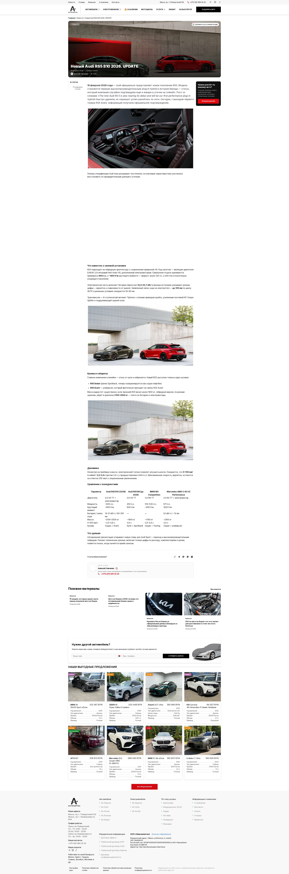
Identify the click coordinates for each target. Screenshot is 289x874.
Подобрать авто (208, 9)
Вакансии (92, 2)
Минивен (167, 824)
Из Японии (106, 815)
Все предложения (144, 787)
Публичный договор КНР (112, 842)
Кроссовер (168, 803)
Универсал (168, 820)
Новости (71, 2)
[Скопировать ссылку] (175, 557)
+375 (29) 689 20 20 (198, 2)
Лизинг (172, 9)
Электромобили (111, 9)
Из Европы (106, 803)
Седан (166, 811)
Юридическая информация (112, 834)
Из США (104, 807)
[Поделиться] (179, 557)
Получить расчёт (208, 101)
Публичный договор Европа (114, 850)
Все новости (216, 589)
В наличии (133, 9)
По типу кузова (168, 799)
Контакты (115, 2)
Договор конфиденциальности (111, 855)
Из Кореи (105, 820)
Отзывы (82, 2)
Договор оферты (108, 838)
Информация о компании (204, 799)
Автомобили (91, 9)
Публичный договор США (113, 846)
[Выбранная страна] (119, 656)
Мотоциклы (147, 9)
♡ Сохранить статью (78, 88)
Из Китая (105, 811)
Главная (71, 18)
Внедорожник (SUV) (172, 807)
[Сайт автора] (116, 568)
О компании (103, 2)
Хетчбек (167, 815)
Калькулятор (185, 9)
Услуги (159, 9)
